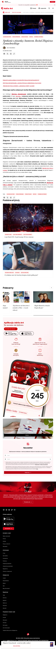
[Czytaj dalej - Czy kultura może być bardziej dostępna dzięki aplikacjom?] (28, 256)
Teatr (4, 595)
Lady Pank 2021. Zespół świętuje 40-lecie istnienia (19, 237)
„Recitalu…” (18, 96)
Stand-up (5, 602)
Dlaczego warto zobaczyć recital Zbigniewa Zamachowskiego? (21, 80)
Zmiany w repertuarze (7, 571)
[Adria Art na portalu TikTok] (12, 510)
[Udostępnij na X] (7, 53)
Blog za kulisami (16, 12)
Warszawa (5, 620)
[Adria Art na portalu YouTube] (14, 510)
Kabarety (4, 600)
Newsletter (5, 546)
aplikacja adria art (9, 272)
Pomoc (4, 538)
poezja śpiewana (16, 36)
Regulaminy (5, 568)
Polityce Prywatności (44, 464)
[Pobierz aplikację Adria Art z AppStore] (8, 524)
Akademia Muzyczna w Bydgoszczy (10, 630)
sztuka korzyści (24, 272)
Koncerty (5, 597)
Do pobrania (5, 558)
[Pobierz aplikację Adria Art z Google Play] (8, 519)
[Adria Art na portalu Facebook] (6, 510)
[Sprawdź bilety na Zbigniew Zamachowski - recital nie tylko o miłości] (47, 644)
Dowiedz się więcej (10, 328)
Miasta (4, 583)
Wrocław (4, 622)
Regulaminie (37, 464)
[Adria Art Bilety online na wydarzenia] (7, 8)
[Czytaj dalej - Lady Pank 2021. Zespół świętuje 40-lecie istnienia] (28, 218)
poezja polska (25, 36)
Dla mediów (5, 555)
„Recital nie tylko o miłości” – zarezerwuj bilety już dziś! (18, 85)
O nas (4, 553)
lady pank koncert (27, 234)
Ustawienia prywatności (8, 566)
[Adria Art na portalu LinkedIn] (9, 510)
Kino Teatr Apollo (6, 627)
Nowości (4, 608)
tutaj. (37, 468)
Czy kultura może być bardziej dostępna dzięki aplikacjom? (21, 275)
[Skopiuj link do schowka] (14, 53)
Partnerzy (5, 560)
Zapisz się (27, 472)
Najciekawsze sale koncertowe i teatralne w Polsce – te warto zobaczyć (21, 308)
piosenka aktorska (38, 36)
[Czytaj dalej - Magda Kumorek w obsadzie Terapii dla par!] (43, 296)
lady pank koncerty (17, 234)
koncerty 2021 (8, 234)
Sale (4, 585)
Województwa (6, 580)
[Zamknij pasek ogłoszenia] (54, 5)
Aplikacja (17, 272)
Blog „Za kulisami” (6, 588)
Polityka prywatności (7, 563)
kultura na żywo (7, 36)
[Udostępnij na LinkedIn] (10, 53)
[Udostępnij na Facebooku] (4, 53)
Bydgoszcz (5, 614)
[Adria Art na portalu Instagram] (4, 510)
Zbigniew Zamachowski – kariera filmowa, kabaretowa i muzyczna (22, 83)
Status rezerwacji (6, 536)
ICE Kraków (5, 625)
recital (31, 36)
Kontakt (4, 541)
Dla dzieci (5, 605)
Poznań (4, 617)
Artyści (4, 578)
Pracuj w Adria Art (6, 543)
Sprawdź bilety (16, 645)
